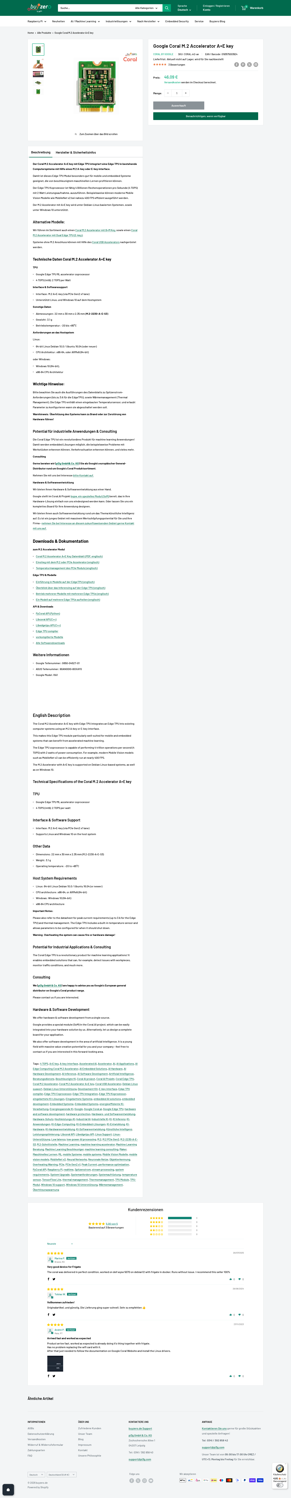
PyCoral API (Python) (48, 613)
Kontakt (83, 1450)
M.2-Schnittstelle (47, 1144)
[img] (55, 1253)
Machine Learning (68, 1144)
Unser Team (85, 1433)
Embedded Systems (86, 1103)
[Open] (8, 1489)
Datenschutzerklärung (41, 1433)
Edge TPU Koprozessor (112, 1093)
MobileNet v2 (58, 1159)
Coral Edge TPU (125, 1078)
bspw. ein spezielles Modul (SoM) (90, 496)
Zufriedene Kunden (89, 1428)
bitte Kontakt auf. (83, 475)
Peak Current (89, 1164)
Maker (123, 1149)
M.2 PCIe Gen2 (111, 1139)
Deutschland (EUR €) (59, 1474)
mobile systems (92, 1154)
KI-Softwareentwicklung (90, 1129)
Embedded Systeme (62, 1103)
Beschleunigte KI (66, 1078)
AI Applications (125, 1063)
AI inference (69, 1073)
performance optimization (113, 1164)
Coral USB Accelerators (106, 242)
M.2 (99, 1139)
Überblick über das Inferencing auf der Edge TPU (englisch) (70, 587)
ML (60, 1154)
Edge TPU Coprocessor (57, 1093)
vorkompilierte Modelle (49, 637)
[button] (157, 1218)
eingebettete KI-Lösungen (48, 1098)
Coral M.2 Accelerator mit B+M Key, (95, 230)
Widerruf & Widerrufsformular (45, 1444)
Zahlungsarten (36, 1450)
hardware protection (78, 1114)
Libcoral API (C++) (46, 619)
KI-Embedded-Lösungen (91, 1124)
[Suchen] (167, 8)
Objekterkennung (119, 1159)
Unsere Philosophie (89, 1455)
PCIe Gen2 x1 (73, 1164)
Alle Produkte (44, 32)
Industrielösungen (117, 21)
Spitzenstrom (83, 1169)
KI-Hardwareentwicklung (60, 1129)
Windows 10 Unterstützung (82, 1184)
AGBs (31, 1428)
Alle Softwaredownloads (50, 642)
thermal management (75, 1179)
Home (31, 32)
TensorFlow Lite (51, 1179)
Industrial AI (83, 1119)
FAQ (30, 1455)
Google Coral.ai (93, 1108)
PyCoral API (39, 1169)
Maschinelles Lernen (45, 1154)
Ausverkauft (178, 105)
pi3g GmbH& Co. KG (67, 463)
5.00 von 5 (112, 1223)
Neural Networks (77, 1159)
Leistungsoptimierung (46, 1134)
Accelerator (105, 1063)
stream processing (103, 1169)
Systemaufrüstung (110, 1174)
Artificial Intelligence (121, 1073)
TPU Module (122, 1179)
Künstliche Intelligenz (119, 1129)
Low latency (58, 1139)
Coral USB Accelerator (108, 1083)
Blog (81, 1439)
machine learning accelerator (97, 1144)
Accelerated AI (88, 1063)
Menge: (157, 93)
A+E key (54, 1063)
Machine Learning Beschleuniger (64, 1149)
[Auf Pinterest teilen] (243, 64)
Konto (206, 9)
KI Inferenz (119, 1119)
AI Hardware (115, 1068)
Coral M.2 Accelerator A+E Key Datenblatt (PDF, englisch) (69, 556)
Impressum (84, 1444)
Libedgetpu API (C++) (48, 625)
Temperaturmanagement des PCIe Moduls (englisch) (67, 568)
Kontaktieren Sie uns (214, 1428)
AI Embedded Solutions (93, 1068)
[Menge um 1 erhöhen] (185, 93)
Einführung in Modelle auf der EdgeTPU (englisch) (65, 581)
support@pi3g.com (140, 1459)
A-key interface (69, 1063)
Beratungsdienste (43, 1078)
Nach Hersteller (146, 21)
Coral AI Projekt (105, 1078)
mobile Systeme (72, 1154)
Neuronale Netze (98, 1159)
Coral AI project (86, 1078)
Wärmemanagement (111, 1184)
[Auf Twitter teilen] (249, 64)
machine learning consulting (101, 1149)
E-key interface (108, 1088)
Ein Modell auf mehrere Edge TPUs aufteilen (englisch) (68, 599)
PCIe (61, 1164)
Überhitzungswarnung (46, 1189)
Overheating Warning (45, 1164)
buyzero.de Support (140, 1428)
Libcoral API (68, 1134)
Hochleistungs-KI (65, 1119)
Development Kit (88, 1088)
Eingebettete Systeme (79, 1098)
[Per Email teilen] (255, 64)
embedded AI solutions (107, 1098)
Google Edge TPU (113, 1108)
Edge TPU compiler (47, 631)
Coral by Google (163, 54)
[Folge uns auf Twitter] (138, 1480)
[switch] (280, 1485)
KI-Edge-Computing (63, 1124)
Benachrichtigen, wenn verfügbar (206, 116)
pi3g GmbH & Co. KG (49, 985)
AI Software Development (92, 1073)
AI (114, 1063)
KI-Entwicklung (116, 1124)
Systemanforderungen (84, 1174)
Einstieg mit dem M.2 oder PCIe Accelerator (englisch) (67, 562)
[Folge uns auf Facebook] (131, 1480)
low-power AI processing (81, 1139)
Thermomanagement (101, 1179)
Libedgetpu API (85, 1134)
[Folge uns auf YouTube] (151, 1480)
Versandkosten (172, 82)
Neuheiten (58, 21)
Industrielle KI (100, 1119)
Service (199, 21)
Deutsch (33, 1474)
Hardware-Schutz (43, 1119)
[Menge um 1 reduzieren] (167, 93)
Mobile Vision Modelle (115, 1154)
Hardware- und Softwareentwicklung (113, 1114)
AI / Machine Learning (83, 21)
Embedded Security (177, 21)
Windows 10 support (53, 1184)
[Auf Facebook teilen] (236, 64)
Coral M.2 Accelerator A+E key (76, 1083)
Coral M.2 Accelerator (45, 1083)
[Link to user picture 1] (55, 1364)
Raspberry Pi (35, 21)
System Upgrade (60, 1174)
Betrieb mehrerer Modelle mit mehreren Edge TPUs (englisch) (72, 593)
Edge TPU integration (85, 1093)
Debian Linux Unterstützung (60, 1088)
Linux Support (103, 1134)
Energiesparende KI (61, 1108)
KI (110, 1119)
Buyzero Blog (217, 21)
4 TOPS (44, 1063)
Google (78, 1108)
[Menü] (286, 1465)
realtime (69, 1169)
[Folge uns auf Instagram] (144, 1480)
